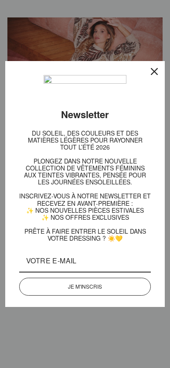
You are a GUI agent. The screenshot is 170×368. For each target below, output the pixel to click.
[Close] (154, 74)
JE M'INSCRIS (85, 283)
